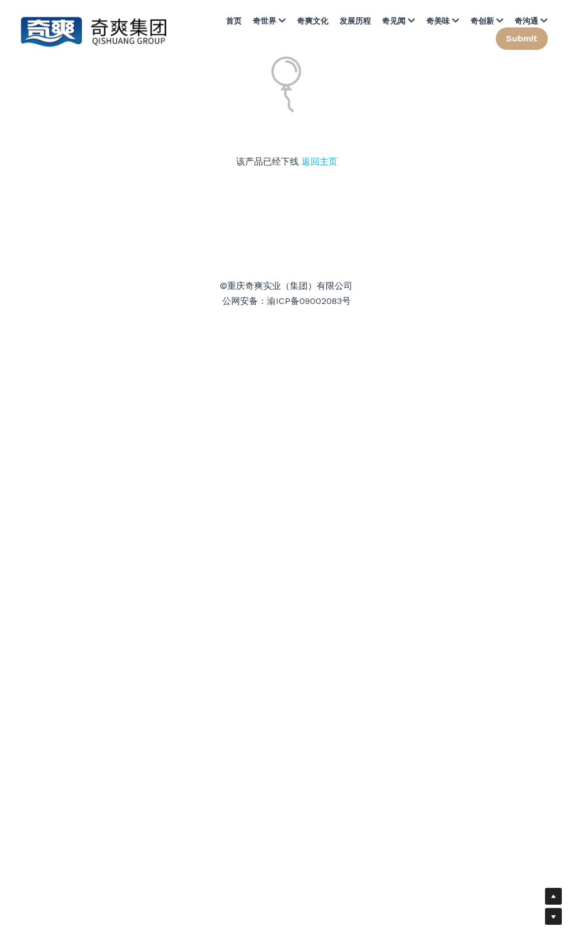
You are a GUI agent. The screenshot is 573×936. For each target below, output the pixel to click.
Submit (522, 38)
